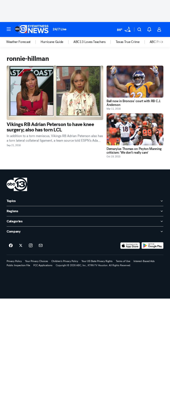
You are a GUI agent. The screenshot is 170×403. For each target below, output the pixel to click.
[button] (8, 29)
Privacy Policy (14, 261)
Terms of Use (123, 261)
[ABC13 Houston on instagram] (31, 245)
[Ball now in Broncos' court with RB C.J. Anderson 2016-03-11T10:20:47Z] (135, 82)
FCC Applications (42, 265)
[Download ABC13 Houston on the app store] (130, 245)
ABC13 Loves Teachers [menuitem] (89, 42)
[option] (23, 42)
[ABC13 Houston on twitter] (21, 245)
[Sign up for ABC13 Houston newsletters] (40, 245)
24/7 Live (60, 29)
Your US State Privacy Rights (97, 261)
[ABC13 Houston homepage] (32, 29)
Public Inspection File (18, 265)
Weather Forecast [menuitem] (18, 42)
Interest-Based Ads (144, 261)
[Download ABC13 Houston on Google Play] (152, 245)
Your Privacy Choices (36, 261)
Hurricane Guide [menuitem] (52, 42)
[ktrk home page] (17, 184)
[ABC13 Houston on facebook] (11, 245)
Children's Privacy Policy (64, 261)
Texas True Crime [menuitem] (128, 42)
